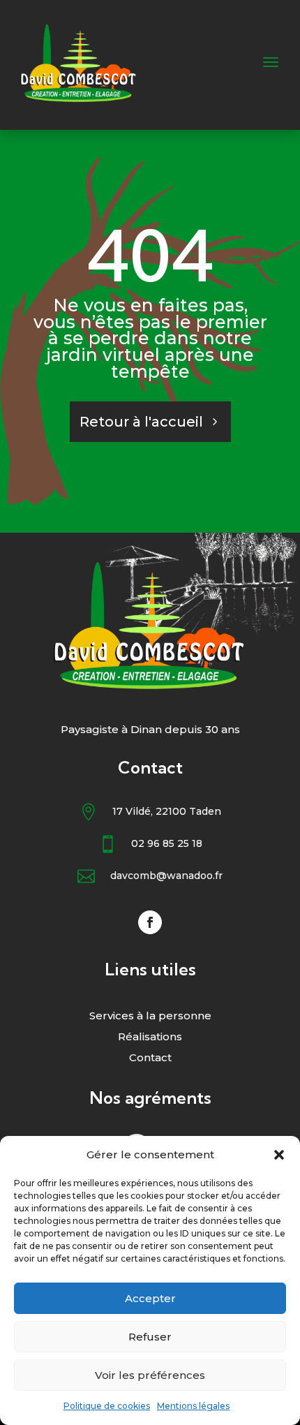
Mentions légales (193, 1406)
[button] (279, 1155)
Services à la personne (150, 1016)
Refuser (150, 1336)
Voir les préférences (150, 1375)
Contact (150, 1058)
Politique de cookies (106, 1406)
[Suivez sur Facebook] (150, 922)
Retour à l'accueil (141, 421)
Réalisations (150, 1037)
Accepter (150, 1298)
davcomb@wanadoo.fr (166, 875)
